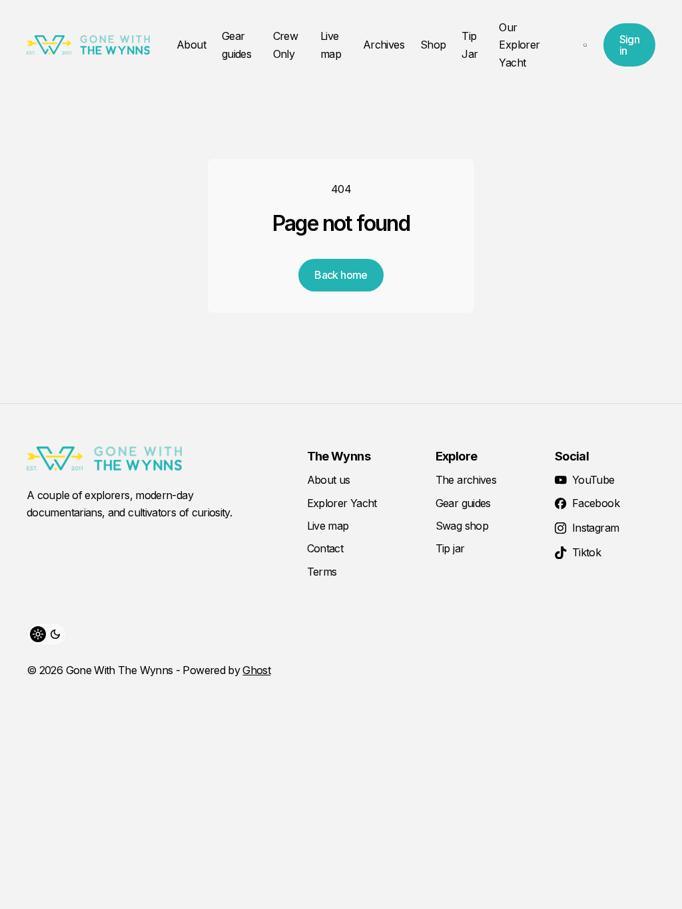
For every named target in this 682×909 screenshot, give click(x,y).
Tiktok (586, 552)
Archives (383, 44)
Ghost (256, 670)
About (191, 44)
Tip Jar (470, 44)
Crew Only (285, 44)
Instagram (595, 527)
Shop (433, 44)
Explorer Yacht (342, 503)
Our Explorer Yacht (519, 45)
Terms (322, 571)
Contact (325, 548)
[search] (585, 45)
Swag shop (462, 525)
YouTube (593, 479)
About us (328, 479)
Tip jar (450, 548)
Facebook (595, 503)
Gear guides (236, 44)
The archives (466, 479)
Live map (330, 44)
